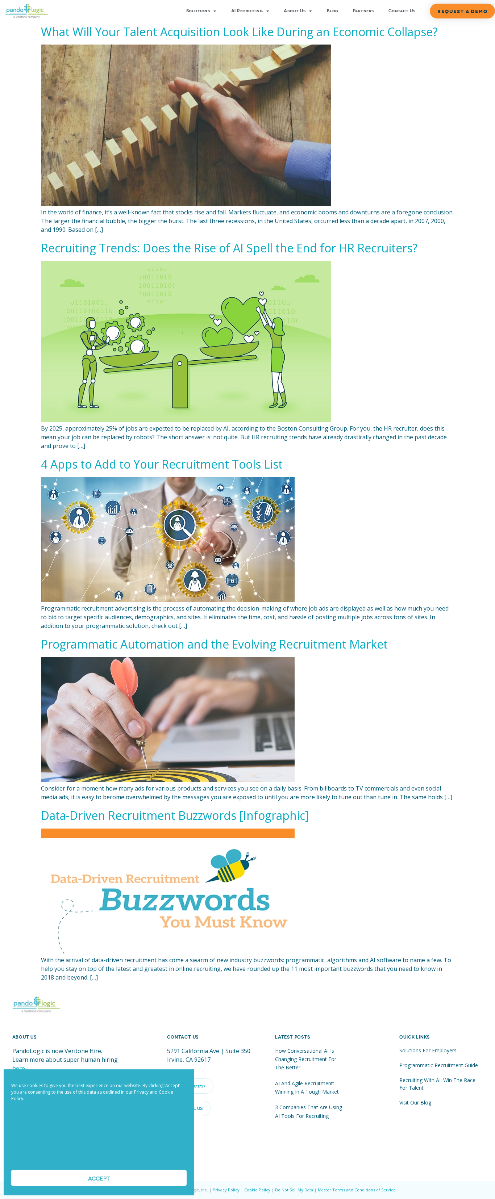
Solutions (198, 10)
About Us (294, 10)
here (18, 1068)
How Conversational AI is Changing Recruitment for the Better (305, 1059)
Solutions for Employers (428, 1050)
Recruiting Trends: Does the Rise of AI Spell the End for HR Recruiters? (229, 248)
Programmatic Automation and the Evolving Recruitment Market (214, 644)
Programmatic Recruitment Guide (438, 1065)
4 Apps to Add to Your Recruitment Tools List (162, 464)
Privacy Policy (226, 1189)
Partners (363, 10)
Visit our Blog (415, 1102)
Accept (99, 1178)
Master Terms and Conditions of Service (357, 1189)
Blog (332, 10)
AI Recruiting (247, 10)
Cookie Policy (257, 1189)
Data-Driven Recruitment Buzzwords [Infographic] (175, 815)
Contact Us (402, 10)
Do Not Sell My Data (294, 1189)
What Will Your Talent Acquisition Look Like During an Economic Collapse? (239, 31)
